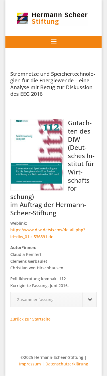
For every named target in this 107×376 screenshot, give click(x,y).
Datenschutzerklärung (66, 364)
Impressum (30, 364)
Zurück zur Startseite (30, 319)
